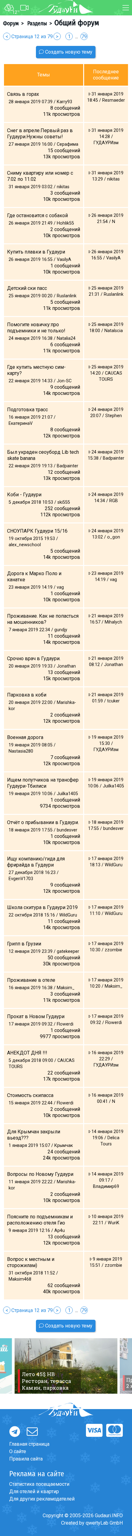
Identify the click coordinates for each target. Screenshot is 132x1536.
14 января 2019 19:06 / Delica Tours (106, 1138)
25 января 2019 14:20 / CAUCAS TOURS (106, 373)
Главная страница (29, 1444)
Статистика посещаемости (39, 1484)
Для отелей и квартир (34, 1491)
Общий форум (76, 22)
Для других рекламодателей (42, 1499)
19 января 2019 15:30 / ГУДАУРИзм (106, 743)
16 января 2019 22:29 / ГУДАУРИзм (106, 1059)
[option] (66, 1366)
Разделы (36, 23)
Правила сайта (26, 1459)
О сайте (17, 1451)
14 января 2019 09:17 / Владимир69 (106, 1180)
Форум (11, 23)
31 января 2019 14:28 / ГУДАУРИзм (106, 136)
